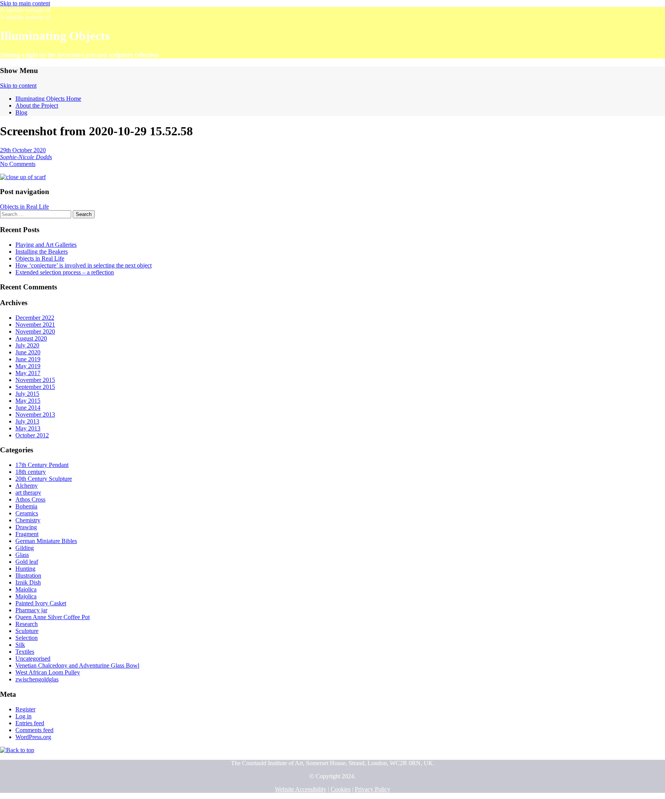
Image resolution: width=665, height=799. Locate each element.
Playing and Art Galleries (46, 244)
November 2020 (35, 331)
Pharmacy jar (31, 610)
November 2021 (35, 324)
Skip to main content (25, 3)
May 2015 (27, 400)
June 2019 (27, 359)
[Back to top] (17, 750)
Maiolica (26, 589)
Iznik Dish (28, 582)
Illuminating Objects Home (48, 98)
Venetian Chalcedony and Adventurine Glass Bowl (77, 665)
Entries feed (29, 723)
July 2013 (27, 421)
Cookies (341, 789)
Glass (22, 554)
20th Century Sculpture (43, 478)
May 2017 (27, 373)
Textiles (24, 651)
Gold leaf (26, 561)
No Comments (17, 164)
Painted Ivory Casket (40, 603)
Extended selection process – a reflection (64, 272)
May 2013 (27, 428)
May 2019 (27, 366)
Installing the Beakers (41, 251)
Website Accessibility (300, 789)
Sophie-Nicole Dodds (26, 157)
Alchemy (26, 485)
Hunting (25, 568)
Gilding (24, 548)
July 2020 (27, 345)
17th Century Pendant (42, 465)
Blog (21, 112)
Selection (26, 638)
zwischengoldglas (36, 679)
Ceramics (26, 513)
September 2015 (35, 387)
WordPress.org (33, 737)
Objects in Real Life (24, 206)
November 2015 (35, 380)
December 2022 (34, 317)
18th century (30, 471)
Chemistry (27, 520)
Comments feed (34, 730)
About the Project (36, 105)
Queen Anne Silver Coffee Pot (52, 617)
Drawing (26, 527)
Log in (23, 716)
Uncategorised (32, 658)
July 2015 (27, 393)
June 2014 (27, 407)
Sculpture (26, 631)
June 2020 (27, 352)
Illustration (28, 575)
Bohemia (26, 506)
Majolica (26, 596)
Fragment (26, 534)
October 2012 (32, 435)
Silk (20, 644)
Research (26, 624)
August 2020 (31, 338)
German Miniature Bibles (46, 541)
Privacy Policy (372, 789)
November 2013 (35, 414)
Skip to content (18, 85)
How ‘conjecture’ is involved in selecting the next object (83, 265)
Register (25, 709)
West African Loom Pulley (47, 672)
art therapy (28, 492)
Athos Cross (30, 499)
